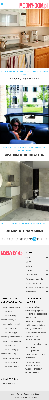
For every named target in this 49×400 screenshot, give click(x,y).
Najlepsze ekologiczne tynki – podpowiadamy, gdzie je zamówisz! (35, 325)
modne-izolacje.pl (9, 353)
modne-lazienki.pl (9, 328)
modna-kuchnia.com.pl (11, 341)
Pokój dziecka (31, 274)
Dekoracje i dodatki (34, 279)
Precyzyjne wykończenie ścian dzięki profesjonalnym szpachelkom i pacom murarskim (36, 351)
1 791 (25, 239)
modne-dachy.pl (8, 345)
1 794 (39, 239)
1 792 (30, 239)
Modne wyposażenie (33, 147)
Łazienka (26, 223)
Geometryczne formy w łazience (24, 230)
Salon (27, 257)
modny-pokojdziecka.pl (11, 336)
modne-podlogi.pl (9, 332)
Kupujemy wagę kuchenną (24, 78)
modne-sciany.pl (8, 319)
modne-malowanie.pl (10, 358)
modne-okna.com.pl (10, 362)
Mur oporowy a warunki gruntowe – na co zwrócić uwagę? (35, 336)
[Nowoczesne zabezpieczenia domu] (24, 114)
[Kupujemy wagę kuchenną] (24, 38)
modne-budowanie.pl (10, 307)
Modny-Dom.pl (16, 394)
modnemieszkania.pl (10, 366)
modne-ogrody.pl (9, 315)
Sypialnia (29, 270)
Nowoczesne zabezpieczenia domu (24, 154)
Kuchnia (27, 71)
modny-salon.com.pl (10, 324)
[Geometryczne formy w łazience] (24, 191)
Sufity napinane (8, 384)
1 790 (19, 239)
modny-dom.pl (7, 311)
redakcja (4, 71)
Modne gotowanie (33, 283)
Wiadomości (30, 291)
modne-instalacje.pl (10, 349)
